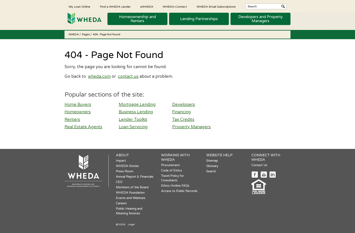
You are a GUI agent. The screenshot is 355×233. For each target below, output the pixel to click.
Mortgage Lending (137, 104)
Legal (131, 224)
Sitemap (212, 160)
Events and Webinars (130, 198)
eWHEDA (146, 6)
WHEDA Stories (127, 166)
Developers (183, 104)
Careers (121, 203)
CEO (119, 182)
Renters (72, 119)
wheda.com (99, 76)
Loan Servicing (133, 126)
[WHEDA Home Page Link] (83, 18)
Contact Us (259, 165)
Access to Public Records (179, 191)
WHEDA (74, 34)
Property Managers (191, 126)
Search (211, 171)
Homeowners (78, 112)
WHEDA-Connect (175, 6)
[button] (137, 19)
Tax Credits (183, 119)
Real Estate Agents (83, 126)
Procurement (170, 165)
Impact (121, 160)
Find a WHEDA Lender (115, 6)
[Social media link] (254, 174)
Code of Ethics (171, 170)
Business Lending (136, 112)
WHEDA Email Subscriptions (216, 6)
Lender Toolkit (133, 119)
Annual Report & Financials (134, 176)
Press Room (124, 171)
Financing (181, 112)
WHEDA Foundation (130, 192)
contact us (128, 76)
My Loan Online (79, 6)
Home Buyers (78, 104)
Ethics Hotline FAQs (175, 185)
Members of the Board (132, 187)
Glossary (212, 166)
